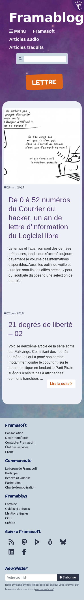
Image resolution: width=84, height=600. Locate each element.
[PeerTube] (37, 544)
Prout (9, 452)
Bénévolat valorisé (17, 478)
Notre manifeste (16, 438)
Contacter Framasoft (19, 442)
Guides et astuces (17, 509)
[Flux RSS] (11, 544)
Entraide (11, 504)
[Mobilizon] (50, 544)
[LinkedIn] (11, 554)
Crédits (10, 523)
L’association (14, 433)
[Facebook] (24, 554)
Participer (12, 473)
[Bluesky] (63, 544)
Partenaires (13, 482)
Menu (20, 31)
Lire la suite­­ (59, 384)
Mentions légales (16, 513)
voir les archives (44, 589)
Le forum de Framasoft (21, 468)
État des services (16, 447)
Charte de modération (20, 487)
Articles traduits (26, 47)
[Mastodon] (24, 544)
